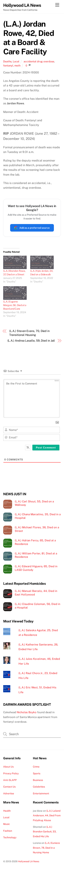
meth (17, 65)
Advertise (8, 793)
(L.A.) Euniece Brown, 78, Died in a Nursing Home (46, 847)
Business (38, 780)
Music (6, 824)
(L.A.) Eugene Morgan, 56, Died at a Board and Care (14, 305)
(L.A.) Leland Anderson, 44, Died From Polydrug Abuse (47, 815)
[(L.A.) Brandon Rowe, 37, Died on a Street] (15, 262)
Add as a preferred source (34, 227)
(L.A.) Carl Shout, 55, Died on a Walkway (34, 503)
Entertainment (41, 793)
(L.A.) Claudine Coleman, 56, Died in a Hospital (37, 605)
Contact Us (9, 786)
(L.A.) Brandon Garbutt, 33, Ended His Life (44, 831)
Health (7, 810)
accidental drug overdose (39, 61)
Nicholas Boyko (26, 712)
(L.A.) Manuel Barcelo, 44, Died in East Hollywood (36, 592)
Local (16, 61)
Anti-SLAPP (10, 780)
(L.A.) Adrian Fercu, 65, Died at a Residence (35, 542)
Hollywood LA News (28, 861)
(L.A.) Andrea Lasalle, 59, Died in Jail (31, 340)
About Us (8, 766)
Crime (36, 766)
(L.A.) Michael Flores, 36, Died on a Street (37, 529)
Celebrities (39, 786)
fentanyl (8, 65)
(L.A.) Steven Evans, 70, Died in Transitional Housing (29, 333)
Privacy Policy (11, 773)
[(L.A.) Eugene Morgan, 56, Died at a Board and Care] (15, 293)
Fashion (7, 830)
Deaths (7, 61)
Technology (9, 837)
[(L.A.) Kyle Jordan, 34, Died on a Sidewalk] (42, 262)
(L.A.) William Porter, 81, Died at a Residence (36, 555)
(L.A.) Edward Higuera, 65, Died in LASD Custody (36, 568)
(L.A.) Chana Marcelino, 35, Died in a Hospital (38, 516)
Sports (36, 773)
